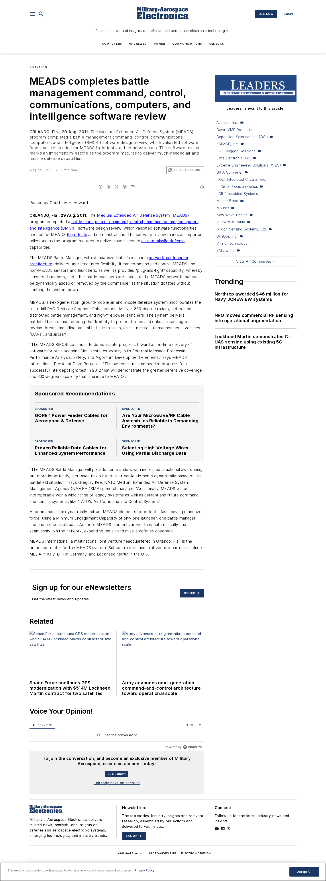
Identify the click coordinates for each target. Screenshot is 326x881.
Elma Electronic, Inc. (233, 158)
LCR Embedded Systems (237, 193)
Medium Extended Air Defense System (133, 215)
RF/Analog (38, 67)
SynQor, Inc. (227, 236)
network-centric (164, 257)
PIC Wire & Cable (230, 222)
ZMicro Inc (225, 250)
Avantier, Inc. (227, 122)
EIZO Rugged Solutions (235, 151)
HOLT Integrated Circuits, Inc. (241, 179)
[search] (41, 14)
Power (159, 43)
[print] (202, 187)
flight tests (77, 234)
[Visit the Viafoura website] (192, 747)
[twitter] (116, 187)
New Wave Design (232, 215)
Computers (112, 43)
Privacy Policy (144, 870)
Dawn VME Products (234, 129)
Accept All (304, 871)
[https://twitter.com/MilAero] (229, 828)
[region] (116, 736)
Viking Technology (232, 243)
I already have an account (117, 783)
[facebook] (100, 187)
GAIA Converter (229, 172)
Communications (187, 43)
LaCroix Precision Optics (237, 186)
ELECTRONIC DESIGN (196, 853)
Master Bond (227, 200)
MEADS (180, 215)
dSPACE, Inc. (227, 144)
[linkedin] (108, 187)
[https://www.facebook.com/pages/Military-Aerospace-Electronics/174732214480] (217, 828)
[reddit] (124, 187)
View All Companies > (255, 261)
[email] (132, 187)
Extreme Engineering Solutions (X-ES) (248, 165)
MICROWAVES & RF (162, 853)
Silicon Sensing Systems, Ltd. (241, 229)
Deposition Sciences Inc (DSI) (242, 137)
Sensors (216, 43)
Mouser (222, 208)
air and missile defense (163, 240)
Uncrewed (138, 43)
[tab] (42, 725)
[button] (32, 14)
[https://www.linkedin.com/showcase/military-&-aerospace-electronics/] (223, 828)
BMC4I (68, 228)
